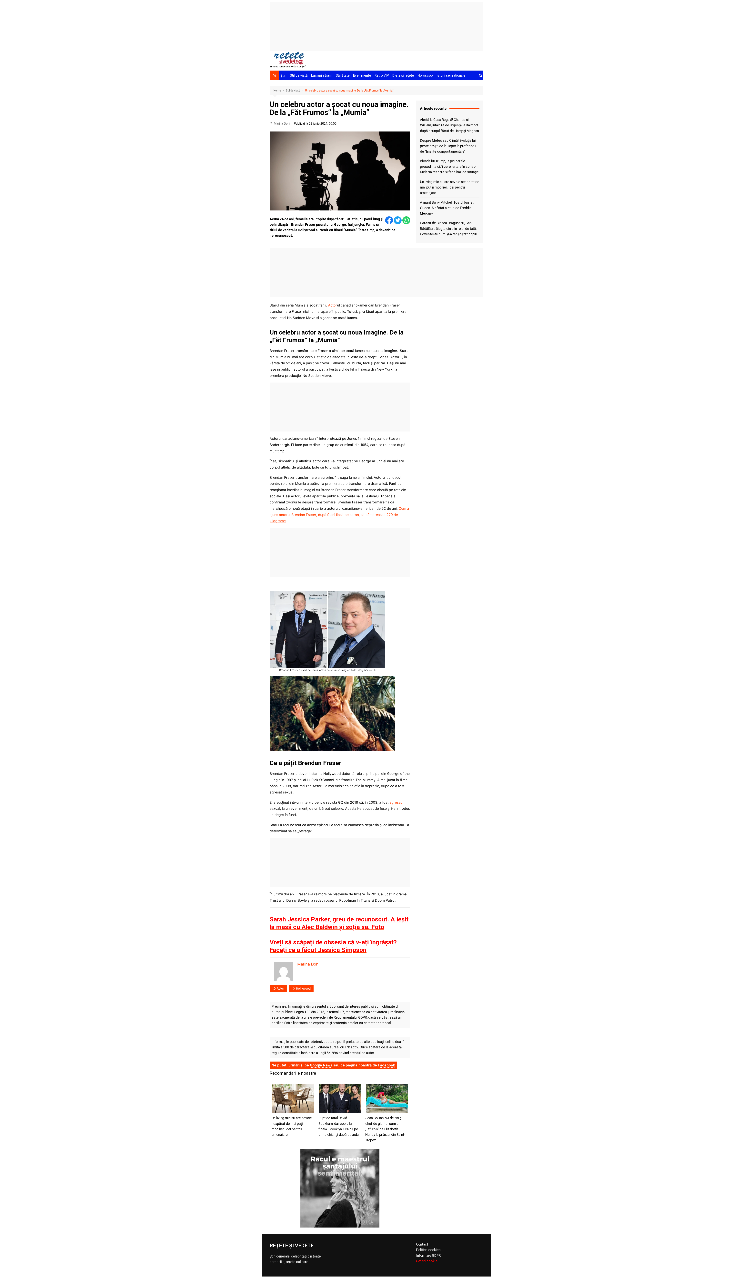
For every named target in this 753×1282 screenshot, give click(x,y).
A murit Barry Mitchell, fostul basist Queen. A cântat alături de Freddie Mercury (447, 207)
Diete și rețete (403, 75)
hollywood (303, 988)
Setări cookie (426, 1261)
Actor (332, 305)
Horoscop (425, 75)
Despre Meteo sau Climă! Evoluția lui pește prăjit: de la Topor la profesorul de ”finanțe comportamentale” (448, 146)
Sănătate (343, 75)
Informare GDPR (428, 1256)
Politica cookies (428, 1250)
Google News (321, 1065)
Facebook (386, 1065)
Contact (422, 1244)
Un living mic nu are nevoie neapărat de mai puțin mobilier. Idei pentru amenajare (449, 187)
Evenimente (362, 75)
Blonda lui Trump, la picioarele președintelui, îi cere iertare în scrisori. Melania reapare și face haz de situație (449, 166)
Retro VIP (382, 75)
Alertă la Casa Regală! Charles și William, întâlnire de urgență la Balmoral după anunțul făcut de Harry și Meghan (449, 125)
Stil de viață (299, 75)
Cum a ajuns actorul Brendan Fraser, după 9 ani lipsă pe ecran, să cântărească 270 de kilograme (339, 514)
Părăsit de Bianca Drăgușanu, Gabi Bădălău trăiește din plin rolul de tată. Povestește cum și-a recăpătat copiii (448, 228)
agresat (395, 802)
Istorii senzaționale (450, 75)
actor (280, 988)
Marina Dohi (282, 123)
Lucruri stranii (321, 75)
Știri (283, 75)
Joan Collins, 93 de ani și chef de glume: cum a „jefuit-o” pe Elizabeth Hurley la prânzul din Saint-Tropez (385, 1129)
